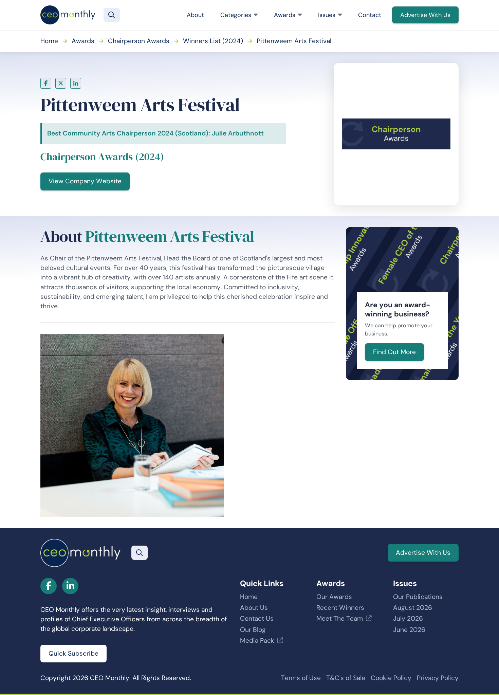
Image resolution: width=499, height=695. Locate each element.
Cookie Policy (391, 678)
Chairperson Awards (138, 41)
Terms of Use (301, 678)
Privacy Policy (438, 678)
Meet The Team (339, 618)
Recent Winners (340, 607)
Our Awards (334, 596)
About (195, 15)
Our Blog (253, 629)
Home (49, 41)
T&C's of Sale (345, 678)
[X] (60, 83)
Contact (369, 15)
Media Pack (257, 640)
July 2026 (408, 618)
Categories (235, 15)
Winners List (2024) (213, 41)
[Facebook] (45, 83)
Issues (326, 15)
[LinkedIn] (75, 83)
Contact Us (257, 618)
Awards (284, 15)
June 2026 (409, 629)
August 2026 (412, 607)
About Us (254, 607)
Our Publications (418, 596)
